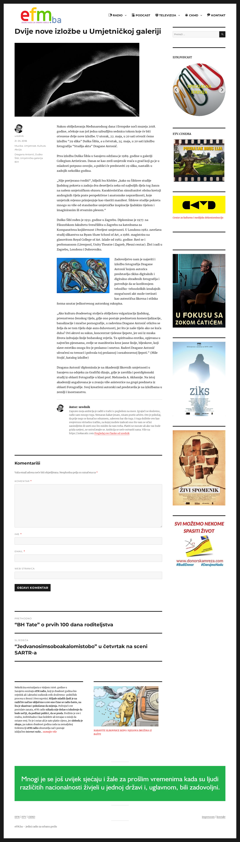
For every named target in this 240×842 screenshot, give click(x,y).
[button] (175, 160)
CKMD (31, 816)
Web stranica (25, 568)
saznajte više (50, 731)
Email (20, 551)
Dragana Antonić (24, 154)
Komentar (23, 481)
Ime (18, 534)
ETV (24, 816)
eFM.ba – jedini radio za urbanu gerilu (36, 826)
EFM (17, 816)
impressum (208, 816)
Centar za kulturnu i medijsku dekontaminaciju (198, 217)
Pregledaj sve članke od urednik (111, 433)
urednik (19, 136)
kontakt (221, 816)
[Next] (221, 89)
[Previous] (176, 89)
